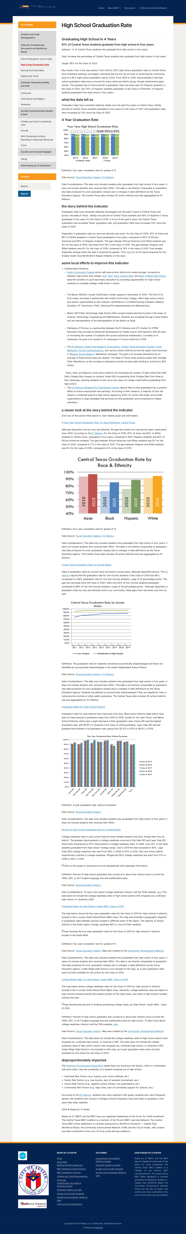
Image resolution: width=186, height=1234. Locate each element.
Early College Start (123, 276)
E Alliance (97, 433)
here (129, 252)
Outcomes (129, 8)
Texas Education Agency (88, 177)
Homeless (26, 104)
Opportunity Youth (29, 76)
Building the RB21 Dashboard (70, 1165)
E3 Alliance (108, 177)
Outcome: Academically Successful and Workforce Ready (34, 48)
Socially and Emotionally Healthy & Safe (37, 113)
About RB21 (113, 8)
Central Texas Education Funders (138, 346)
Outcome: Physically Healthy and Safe (35, 84)
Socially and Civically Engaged (36, 151)
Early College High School (152, 276)
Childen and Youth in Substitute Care (36, 123)
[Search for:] (37, 186)
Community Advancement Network (146, 950)
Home (101, 8)
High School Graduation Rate (35, 64)
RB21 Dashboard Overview (69, 1172)
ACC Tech (107, 276)
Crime (24, 145)
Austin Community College (80, 272)
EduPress (98, 1227)
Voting (24, 159)
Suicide (24, 130)
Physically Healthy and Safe (69, 1190)
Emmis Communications (91, 350)
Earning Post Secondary (32, 70)
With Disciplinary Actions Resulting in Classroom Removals (37, 138)
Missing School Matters (82, 354)
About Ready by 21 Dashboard (35, 165)
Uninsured (26, 93)
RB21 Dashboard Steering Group (71, 1169)
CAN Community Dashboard (153, 8)
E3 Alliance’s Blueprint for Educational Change (95, 387)
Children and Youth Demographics (30, 36)
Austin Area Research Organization (102, 346)
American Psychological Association (84, 1065)
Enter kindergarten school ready (36, 59)
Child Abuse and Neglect (33, 99)
